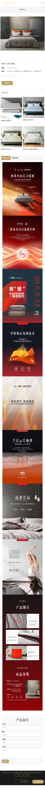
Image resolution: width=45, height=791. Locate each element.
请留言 (5, 761)
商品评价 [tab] (15, 158)
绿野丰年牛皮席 (6, 149)
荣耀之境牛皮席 (28, 120)
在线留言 (7, 83)
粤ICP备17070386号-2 (35, 772)
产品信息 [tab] (6, 158)
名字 (4, 724)
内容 (4, 747)
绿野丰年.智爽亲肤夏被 (30, 149)
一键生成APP (23, 781)
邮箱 (4, 739)
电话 (3, 731)
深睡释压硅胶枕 (6, 120)
